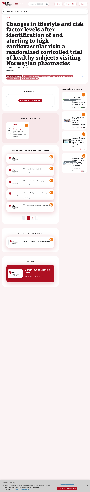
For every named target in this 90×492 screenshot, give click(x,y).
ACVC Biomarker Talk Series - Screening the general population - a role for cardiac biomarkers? (78, 122)
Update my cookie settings (67, 484)
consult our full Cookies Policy (20, 489)
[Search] (46, 4)
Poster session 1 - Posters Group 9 (37, 241)
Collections (18, 11)
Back (11, 17)
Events (26, 11)
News (58, 4)
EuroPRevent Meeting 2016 (37, 271)
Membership (70, 4)
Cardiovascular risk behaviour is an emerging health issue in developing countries (78, 163)
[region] (45, 486)
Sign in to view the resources (30, 100)
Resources (10, 11)
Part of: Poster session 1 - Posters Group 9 (36, 76)
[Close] (87, 486)
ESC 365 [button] (18, 4)
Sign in (83, 4)
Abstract (26, 172)
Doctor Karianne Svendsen (17, 127)
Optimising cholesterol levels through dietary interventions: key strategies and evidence (78, 141)
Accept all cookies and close (68, 488)
